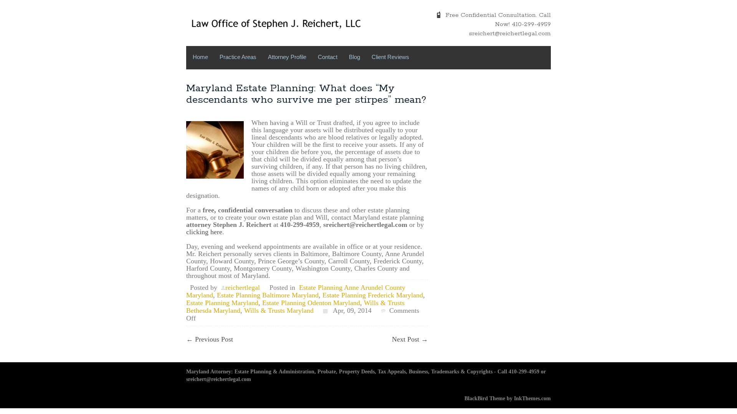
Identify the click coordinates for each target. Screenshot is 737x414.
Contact (327, 57)
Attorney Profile (287, 57)
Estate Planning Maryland (222, 303)
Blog (354, 57)
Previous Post (209, 339)
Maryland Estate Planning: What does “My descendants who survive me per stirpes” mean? (306, 94)
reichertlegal (242, 287)
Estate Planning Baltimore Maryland (268, 295)
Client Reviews (390, 57)
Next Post (410, 339)
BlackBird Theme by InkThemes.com (507, 398)
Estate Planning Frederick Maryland (372, 295)
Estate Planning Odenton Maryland (311, 303)
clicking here (204, 232)
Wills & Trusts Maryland (279, 310)
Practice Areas (238, 57)
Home (200, 57)
